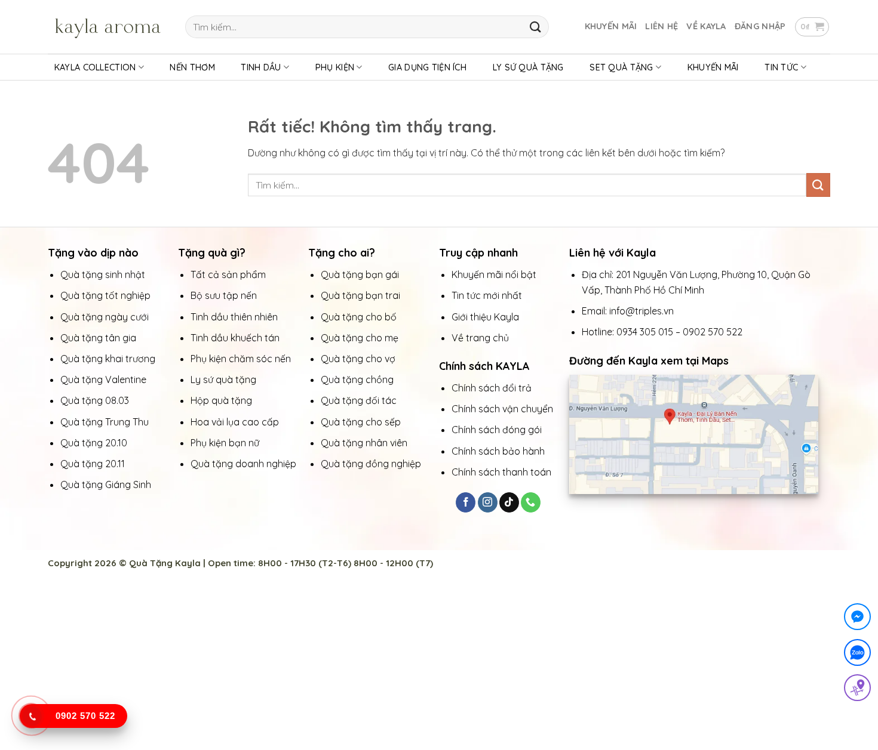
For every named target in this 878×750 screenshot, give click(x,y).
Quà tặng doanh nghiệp (243, 464)
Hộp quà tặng (222, 400)
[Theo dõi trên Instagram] (488, 502)
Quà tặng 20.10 (93, 443)
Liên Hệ (661, 26)
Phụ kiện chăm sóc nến (241, 359)
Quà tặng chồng (357, 379)
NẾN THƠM (192, 67)
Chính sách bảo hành (498, 451)
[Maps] (857, 690)
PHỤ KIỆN (334, 67)
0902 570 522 (712, 332)
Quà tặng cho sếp (361, 422)
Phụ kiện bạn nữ (225, 443)
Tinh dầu (261, 67)
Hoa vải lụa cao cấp (236, 422)
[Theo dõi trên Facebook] (465, 502)
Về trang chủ (480, 338)
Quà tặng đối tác (360, 400)
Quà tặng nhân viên (364, 443)
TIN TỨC (781, 67)
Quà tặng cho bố (359, 317)
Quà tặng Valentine (104, 379)
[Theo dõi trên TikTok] (509, 502)
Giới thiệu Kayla (486, 317)
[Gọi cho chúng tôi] (531, 502)
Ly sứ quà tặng (223, 379)
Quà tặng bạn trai (360, 295)
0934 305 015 (644, 332)
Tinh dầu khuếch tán (236, 338)
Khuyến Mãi (611, 26)
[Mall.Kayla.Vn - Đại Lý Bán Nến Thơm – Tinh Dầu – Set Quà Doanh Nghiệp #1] (107, 26)
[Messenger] (857, 619)
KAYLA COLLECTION (95, 67)
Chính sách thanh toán (501, 472)
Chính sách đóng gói (497, 430)
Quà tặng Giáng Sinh (105, 484)
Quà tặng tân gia (99, 338)
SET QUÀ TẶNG (621, 67)
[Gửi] (535, 26)
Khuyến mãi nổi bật (495, 274)
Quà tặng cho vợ (359, 359)
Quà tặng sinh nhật (102, 274)
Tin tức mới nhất (488, 295)
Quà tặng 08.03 (94, 400)
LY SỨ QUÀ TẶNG (528, 67)
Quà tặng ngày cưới (104, 317)
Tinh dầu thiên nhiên (235, 317)
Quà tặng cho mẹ (359, 338)
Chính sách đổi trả (492, 388)
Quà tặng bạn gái (360, 274)
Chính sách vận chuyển (502, 409)
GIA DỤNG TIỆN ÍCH (427, 67)
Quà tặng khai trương (107, 359)
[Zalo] (857, 655)
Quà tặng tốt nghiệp (105, 295)
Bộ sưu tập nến (224, 295)
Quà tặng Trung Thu (104, 422)
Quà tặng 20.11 (92, 464)
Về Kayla (706, 26)
